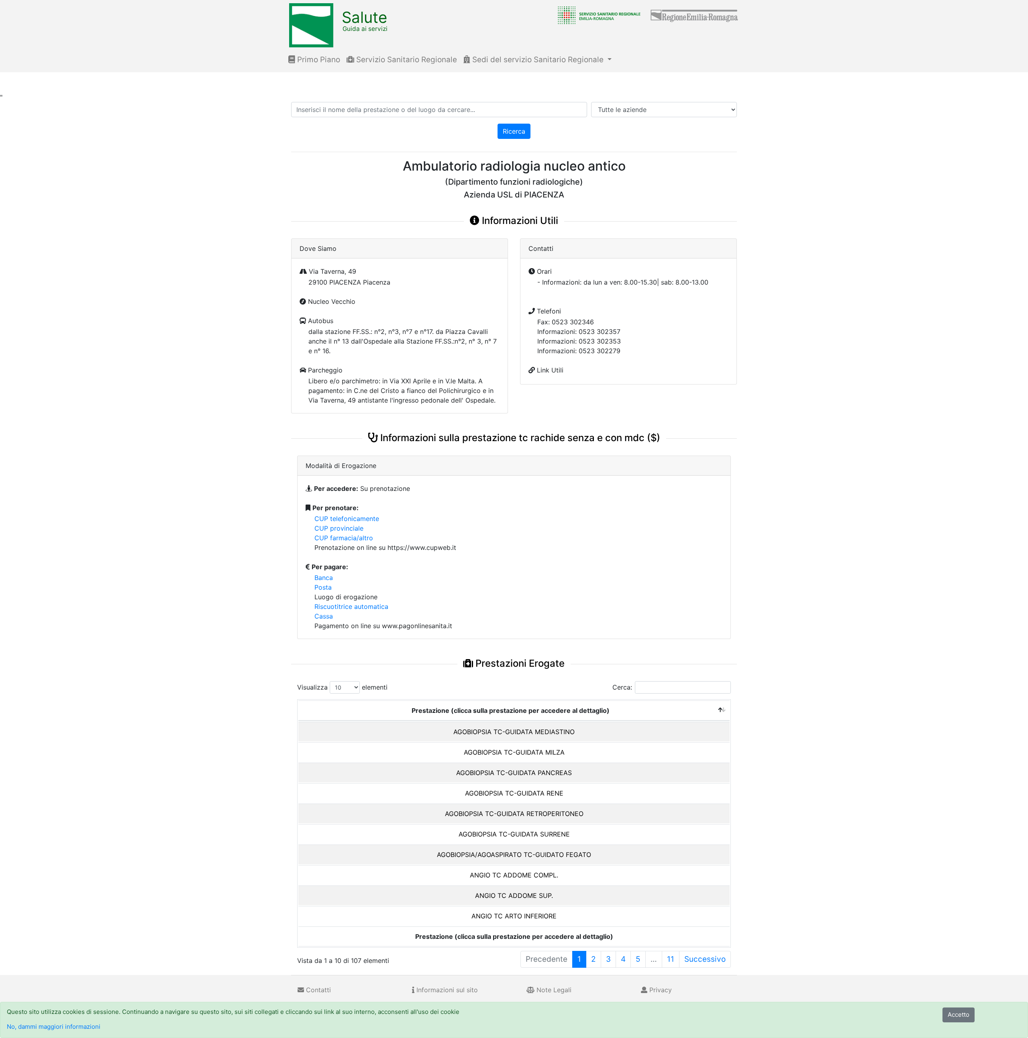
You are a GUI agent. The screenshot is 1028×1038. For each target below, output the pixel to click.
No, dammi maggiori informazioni (53, 1026)
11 (670, 959)
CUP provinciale (338, 528)
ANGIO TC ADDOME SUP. (514, 895)
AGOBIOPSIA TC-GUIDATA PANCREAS (514, 773)
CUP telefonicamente (346, 519)
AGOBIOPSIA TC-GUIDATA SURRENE (514, 834)
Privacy (659, 990)
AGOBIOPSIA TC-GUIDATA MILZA (514, 752)
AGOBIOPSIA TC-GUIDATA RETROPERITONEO (514, 814)
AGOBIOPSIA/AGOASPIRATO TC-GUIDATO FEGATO (514, 855)
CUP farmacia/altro (343, 538)
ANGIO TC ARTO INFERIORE (514, 916)
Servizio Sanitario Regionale (405, 59)
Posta (323, 587)
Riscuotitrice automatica (351, 606)
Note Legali (552, 990)
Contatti (317, 990)
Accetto (958, 1014)
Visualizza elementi (342, 687)
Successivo (705, 959)
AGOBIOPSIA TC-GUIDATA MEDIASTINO (514, 732)
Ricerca (514, 131)
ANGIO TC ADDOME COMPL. (514, 875)
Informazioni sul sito (446, 990)
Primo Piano (317, 59)
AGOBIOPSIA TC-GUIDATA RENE (514, 793)
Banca (323, 578)
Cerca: (622, 687)
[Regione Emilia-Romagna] (695, 15)
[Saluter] (597, 15)
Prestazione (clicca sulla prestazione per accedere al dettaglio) (511, 710)
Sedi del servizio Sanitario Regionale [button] (538, 59)
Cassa (323, 616)
